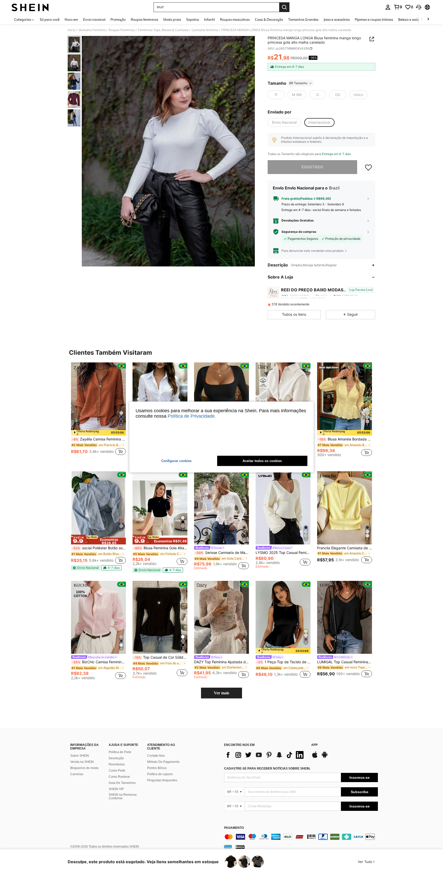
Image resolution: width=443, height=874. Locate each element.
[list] (265, 755)
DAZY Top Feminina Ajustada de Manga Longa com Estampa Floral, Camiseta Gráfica (221, 662)
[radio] (276, 94)
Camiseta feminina (205, 30)
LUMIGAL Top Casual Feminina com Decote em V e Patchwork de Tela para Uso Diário (344, 662)
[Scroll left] (422, 19)
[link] (398, 7)
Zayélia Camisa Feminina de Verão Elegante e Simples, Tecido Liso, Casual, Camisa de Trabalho (99, 439)
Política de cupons (160, 774)
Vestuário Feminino (92, 30)
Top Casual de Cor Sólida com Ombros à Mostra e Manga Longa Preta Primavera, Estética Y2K (160, 657)
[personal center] (388, 7)
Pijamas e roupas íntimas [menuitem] (374, 19)
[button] (419, 7)
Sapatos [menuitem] (192, 19)
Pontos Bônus (157, 768)
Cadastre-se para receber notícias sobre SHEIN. (267, 768)
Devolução (116, 758)
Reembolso (117, 764)
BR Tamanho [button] (298, 83)
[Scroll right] (428, 19)
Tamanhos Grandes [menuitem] (303, 19)
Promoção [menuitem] (118, 19)
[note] (98, 433)
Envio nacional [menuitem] (94, 19)
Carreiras (76, 774)
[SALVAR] (368, 167)
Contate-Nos (156, 755)
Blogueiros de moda (84, 768)
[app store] (314, 757)
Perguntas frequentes (162, 780)
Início (71, 30)
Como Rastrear (119, 777)
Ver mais (221, 693)
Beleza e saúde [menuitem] (409, 19)
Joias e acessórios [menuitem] (337, 19)
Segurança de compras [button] (298, 232)
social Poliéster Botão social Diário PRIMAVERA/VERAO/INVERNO (99, 548)
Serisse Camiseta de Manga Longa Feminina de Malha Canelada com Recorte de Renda (222, 553)
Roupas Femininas (122, 30)
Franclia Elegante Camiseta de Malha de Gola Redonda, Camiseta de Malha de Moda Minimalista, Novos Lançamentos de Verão (344, 548)
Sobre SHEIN (79, 755)
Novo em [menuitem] (71, 19)
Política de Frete (120, 752)
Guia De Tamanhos (122, 783)
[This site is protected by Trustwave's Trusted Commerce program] (228, 847)
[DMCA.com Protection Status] (240, 847)
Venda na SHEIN (82, 762)
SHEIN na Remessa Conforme (123, 796)
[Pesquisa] (284, 7)
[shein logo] (30, 7)
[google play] (324, 757)
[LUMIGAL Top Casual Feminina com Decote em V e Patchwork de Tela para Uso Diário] (344, 617)
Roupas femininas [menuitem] (144, 19)
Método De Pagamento (163, 762)
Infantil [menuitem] (209, 19)
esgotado (312, 167)
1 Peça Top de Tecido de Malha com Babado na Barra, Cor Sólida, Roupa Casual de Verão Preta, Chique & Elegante (283, 662)
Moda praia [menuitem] (172, 19)
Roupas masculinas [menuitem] (235, 19)
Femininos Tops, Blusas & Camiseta (163, 30)
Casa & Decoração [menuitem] (269, 19)
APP (314, 745)
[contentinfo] (301, 837)
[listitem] (98, 411)
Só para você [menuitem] (49, 19)
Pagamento (234, 828)
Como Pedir (117, 770)
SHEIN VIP (116, 789)
